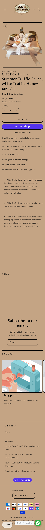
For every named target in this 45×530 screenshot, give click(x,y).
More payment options (22, 132)
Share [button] (6, 274)
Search (8, 432)
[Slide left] (17, 413)
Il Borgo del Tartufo (21, 517)
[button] (4, 9)
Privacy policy (25, 520)
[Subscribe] (35, 342)
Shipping (4, 101)
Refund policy (13, 520)
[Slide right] (27, 413)
